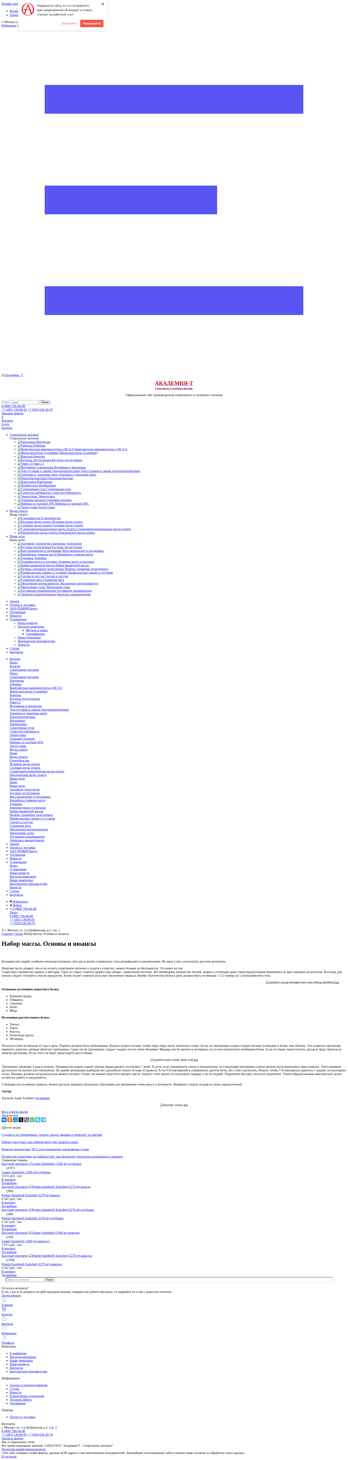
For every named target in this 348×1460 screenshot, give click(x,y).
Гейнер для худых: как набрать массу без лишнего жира (40, 1142)
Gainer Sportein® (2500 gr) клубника (26, 1172)
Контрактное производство (36, 641)
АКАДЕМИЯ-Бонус (24, 608)
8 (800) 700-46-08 (13, 406)
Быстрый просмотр (15, 1164)
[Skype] (37, 1119)
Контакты (16, 652)
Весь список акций (15, 1111)
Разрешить (92, 23)
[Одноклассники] (9, 1119)
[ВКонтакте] (4, 1119)
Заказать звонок (12, 413)
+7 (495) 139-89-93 (14, 409)
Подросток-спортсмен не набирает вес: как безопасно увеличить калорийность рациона (62, 1156)
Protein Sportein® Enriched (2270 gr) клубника (32, 1218)
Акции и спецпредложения (28, 1385)
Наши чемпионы (29, 637)
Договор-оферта (21, 1399)
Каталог (15, 666)
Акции (14, 601)
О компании (18, 619)
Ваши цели (17, 786)
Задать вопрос (11, 1295)
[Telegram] (43, 1119)
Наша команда (27, 623)
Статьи (14, 648)
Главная (7, 934)
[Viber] (26, 1119)
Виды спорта (19, 757)
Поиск (49, 1279)
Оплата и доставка (22, 605)
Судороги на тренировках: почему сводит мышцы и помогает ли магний (52, 1134)
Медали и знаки (37, 630)
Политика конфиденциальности (24, 1449)
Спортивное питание (24, 677)
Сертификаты (35, 634)
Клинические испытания (27, 1396)
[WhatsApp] (32, 1119)
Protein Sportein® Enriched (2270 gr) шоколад (32, 1264)
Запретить (69, 23)
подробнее (42, 1098)
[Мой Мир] (15, 1119)
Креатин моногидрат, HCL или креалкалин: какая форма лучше (45, 1149)
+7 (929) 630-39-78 (40, 409)
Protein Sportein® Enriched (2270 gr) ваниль (31, 1195)
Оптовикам (17, 612)
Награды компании (31, 626)
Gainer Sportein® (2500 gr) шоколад (25, 1241)
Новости (16, 615)
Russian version (12, 3)
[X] (21, 1119)
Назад (14, 662)
